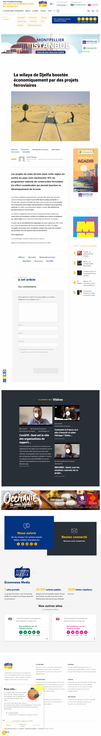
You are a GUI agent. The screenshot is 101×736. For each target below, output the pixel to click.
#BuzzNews (56, 149)
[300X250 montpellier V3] (85, 227)
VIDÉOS (70, 679)
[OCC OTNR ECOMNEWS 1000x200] (50, 500)
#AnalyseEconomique (40, 149)
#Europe (44, 17)
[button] (58, 11)
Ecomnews (61, 5)
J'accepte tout (22, 726)
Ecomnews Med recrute (46, 728)
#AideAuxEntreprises (38, 429)
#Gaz (42, 21)
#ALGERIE (26, 152)
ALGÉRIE (35, 11)
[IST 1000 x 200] (50, 44)
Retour (9, 726)
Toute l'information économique (18, 4)
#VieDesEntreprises (34, 25)
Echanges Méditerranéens (13, 11)
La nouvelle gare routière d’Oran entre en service (27, 238)
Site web (21, 341)
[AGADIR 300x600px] (85, 173)
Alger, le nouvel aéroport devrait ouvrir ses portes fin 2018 (31, 243)
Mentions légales (31, 728)
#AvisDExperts (43, 431)
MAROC (28, 11)
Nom (20, 325)
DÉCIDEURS (72, 697)
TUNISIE (43, 11)
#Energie (33, 21)
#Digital (20, 25)
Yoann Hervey (31, 157)
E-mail (20, 333)
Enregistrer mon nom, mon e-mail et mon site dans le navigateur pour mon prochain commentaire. (37, 351)
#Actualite (21, 17)
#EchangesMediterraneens (64, 461)
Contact (21, 728)
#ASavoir (14, 149)
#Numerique (22, 21)
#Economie (33, 17)
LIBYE (50, 11)
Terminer (36, 726)
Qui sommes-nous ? (10, 728)
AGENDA (71, 664)
